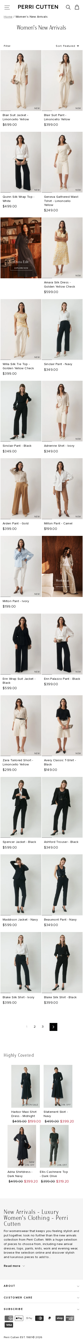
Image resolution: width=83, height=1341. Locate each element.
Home (8, 16)
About (9, 1286)
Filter (7, 46)
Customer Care (18, 1297)
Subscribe (13, 1309)
